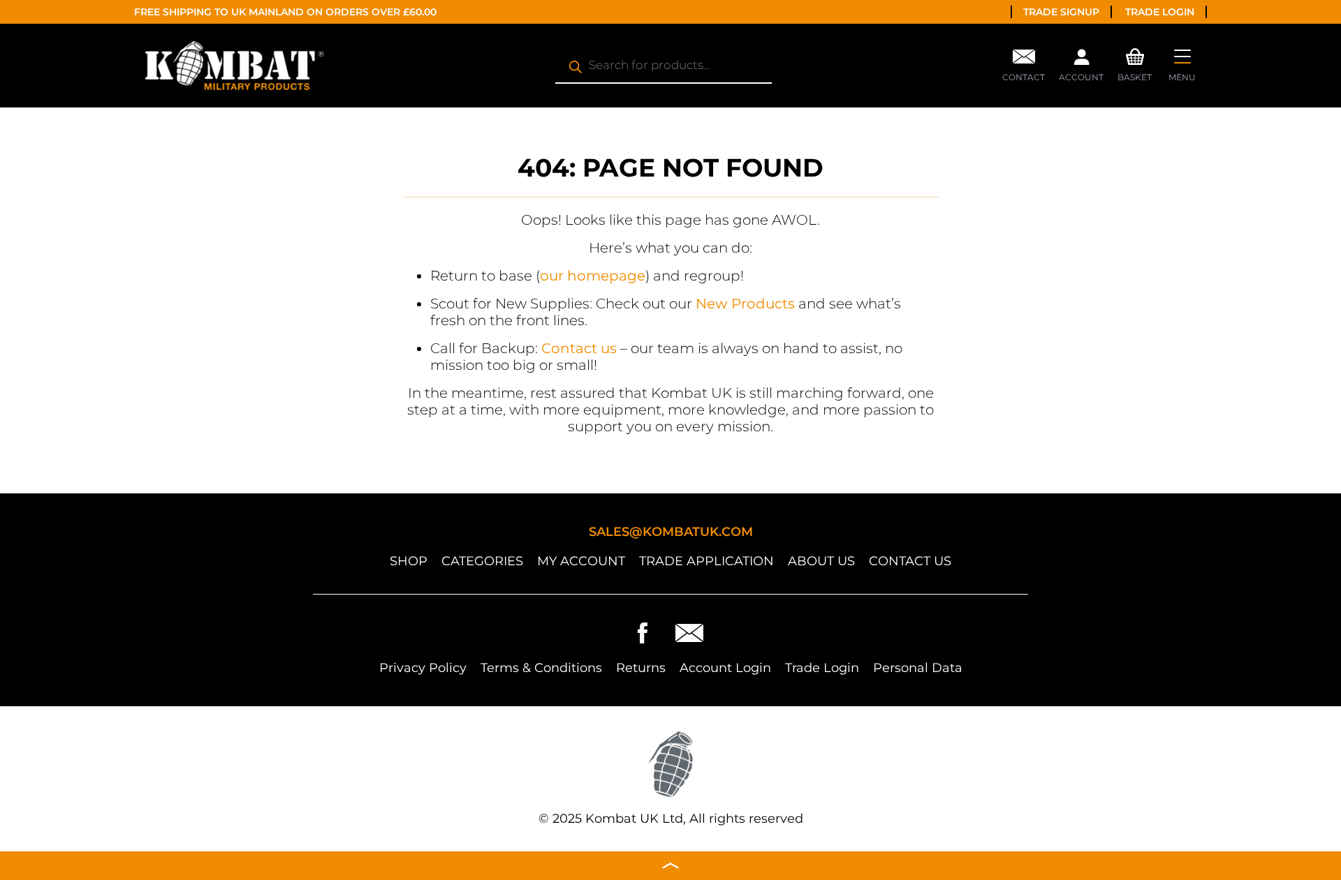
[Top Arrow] (670, 866)
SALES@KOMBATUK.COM (671, 531)
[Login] (1081, 61)
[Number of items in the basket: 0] (1135, 55)
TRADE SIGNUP (1061, 12)
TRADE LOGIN (1159, 12)
